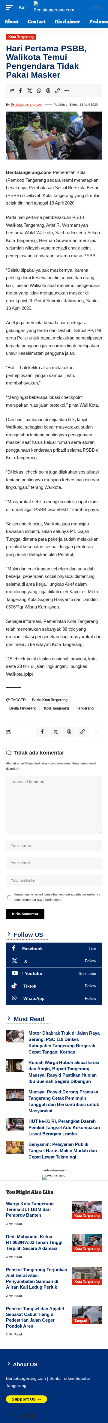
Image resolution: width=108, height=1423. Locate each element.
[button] (11, 7)
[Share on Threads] (48, 90)
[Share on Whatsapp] (39, 90)
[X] (54, 961)
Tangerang (85, 708)
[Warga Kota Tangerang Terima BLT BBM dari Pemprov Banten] (87, 1210)
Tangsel (80, 1321)
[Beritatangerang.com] (54, 7)
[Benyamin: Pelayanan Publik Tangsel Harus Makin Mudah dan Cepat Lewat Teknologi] (15, 1147)
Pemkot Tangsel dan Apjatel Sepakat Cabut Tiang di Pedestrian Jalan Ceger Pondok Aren (35, 1317)
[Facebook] (54, 949)
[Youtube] (54, 973)
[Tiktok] (54, 986)
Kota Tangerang (20, 37)
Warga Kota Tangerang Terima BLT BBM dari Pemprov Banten (30, 1209)
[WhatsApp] (54, 998)
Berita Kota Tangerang (50, 700)
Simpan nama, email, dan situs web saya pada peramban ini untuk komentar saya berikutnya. (57, 896)
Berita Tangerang (22, 708)
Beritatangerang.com (27, 104)
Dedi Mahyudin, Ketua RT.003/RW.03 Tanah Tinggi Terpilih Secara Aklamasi (34, 1242)
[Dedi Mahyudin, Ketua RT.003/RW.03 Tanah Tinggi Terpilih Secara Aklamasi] (87, 1243)
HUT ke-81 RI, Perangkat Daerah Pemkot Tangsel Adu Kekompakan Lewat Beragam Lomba (64, 1127)
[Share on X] (30, 90)
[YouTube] (26, 1416)
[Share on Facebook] (20, 90)
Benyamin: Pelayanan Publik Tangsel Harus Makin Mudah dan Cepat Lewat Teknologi (62, 1150)
